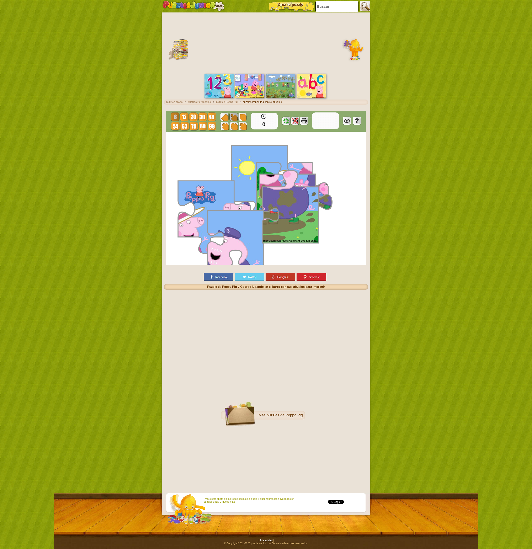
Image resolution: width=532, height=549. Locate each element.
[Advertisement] (266, 43)
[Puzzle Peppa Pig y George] (249, 97)
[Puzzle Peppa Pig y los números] (219, 97)
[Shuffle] (286, 121)
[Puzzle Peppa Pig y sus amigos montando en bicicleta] (280, 97)
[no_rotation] (295, 121)
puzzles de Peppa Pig (285, 415)
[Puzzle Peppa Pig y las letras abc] (311, 97)
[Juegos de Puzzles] (193, 6)
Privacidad (266, 540)
